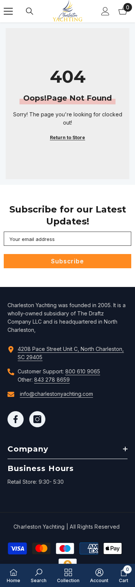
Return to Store (67, 137)
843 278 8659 (52, 379)
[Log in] (105, 11)
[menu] (8, 11)
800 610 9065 (82, 371)
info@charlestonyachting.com (56, 394)
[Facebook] (16, 419)
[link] (38, 575)
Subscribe (67, 261)
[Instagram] (37, 419)
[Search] (29, 11)
